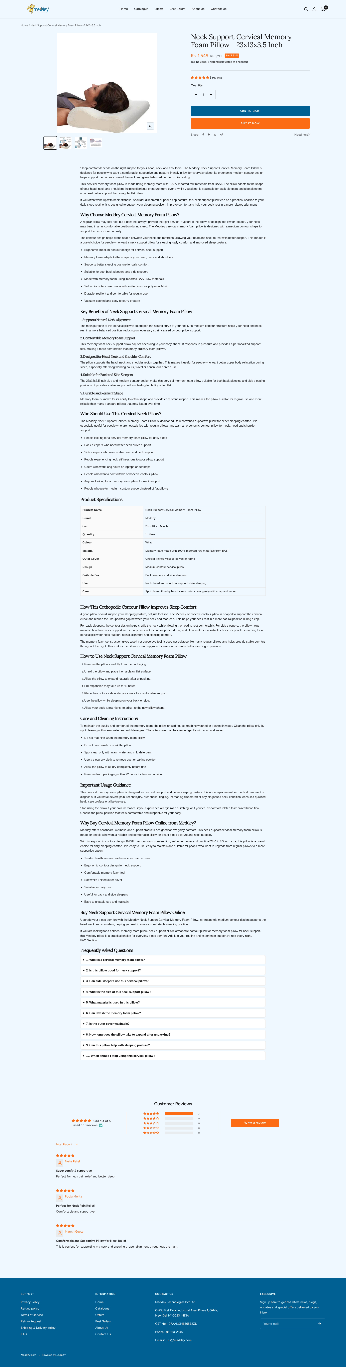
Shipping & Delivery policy (38, 1328)
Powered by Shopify (54, 1354)
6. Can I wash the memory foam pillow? (113, 1013)
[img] (65, 1155)
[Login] (314, 9)
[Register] (319, 1323)
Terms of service (32, 1315)
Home (124, 9)
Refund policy (30, 1308)
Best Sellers (177, 9)
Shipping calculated (220, 62)
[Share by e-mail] (221, 134)
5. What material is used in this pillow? (113, 1002)
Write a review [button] (255, 1123)
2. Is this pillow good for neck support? (113, 970)
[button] (200, 77)
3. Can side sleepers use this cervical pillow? (117, 981)
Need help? (302, 134)
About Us (198, 9)
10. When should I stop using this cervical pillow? (120, 1055)
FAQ (24, 1334)
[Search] (306, 9)
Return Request (31, 1321)
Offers (159, 9)
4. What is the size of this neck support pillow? (118, 991)
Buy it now (250, 123)
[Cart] (323, 9)
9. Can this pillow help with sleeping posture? (118, 1045)
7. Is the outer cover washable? (108, 1023)
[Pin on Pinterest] (209, 134)
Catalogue (141, 9)
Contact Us (218, 9)
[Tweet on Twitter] (215, 134)
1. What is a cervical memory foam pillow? (115, 959)
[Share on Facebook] (203, 134)
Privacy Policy (30, 1302)
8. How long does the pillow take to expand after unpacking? (128, 1034)
